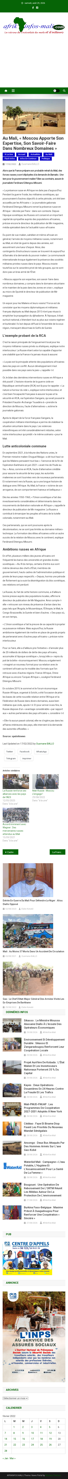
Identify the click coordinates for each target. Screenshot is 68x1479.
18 (41, 1439)
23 (23, 1444)
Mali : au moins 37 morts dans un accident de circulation (33, 951)
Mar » (13, 1458)
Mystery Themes (53, 1475)
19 (50, 1439)
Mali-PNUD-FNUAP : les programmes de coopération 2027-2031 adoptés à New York (43, 1108)
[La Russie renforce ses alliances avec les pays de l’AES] (16, 781)
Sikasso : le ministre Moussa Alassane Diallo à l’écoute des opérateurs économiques (43, 1024)
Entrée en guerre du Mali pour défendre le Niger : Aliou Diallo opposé (33, 902)
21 (5, 1444)
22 (14, 1444)
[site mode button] (56, 90)
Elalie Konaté (27, 909)
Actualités (35, 154)
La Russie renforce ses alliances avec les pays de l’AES (14, 794)
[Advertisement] (34, 65)
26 (50, 1444)
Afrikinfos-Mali (49, 1032)
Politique (46, 159)
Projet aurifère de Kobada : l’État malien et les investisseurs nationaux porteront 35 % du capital (44, 1068)
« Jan (5, 1458)
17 (32, 1439)
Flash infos (10, 159)
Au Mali (48, 154)
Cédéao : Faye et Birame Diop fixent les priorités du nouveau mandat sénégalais (43, 1127)
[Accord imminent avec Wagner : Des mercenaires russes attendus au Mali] (16, 815)
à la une (9, 154)
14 (5, 1439)
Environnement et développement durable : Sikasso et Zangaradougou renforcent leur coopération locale (44, 1045)
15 (14, 1439)
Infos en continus (28, 159)
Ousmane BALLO (30, 164)
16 (23, 1439)
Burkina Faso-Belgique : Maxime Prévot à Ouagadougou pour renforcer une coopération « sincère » (43, 1213)
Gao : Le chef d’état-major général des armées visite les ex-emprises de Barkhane (33, 1001)
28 (5, 1451)
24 (32, 1444)
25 (41, 1444)
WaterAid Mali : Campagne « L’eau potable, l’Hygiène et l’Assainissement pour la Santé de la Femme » (44, 1167)
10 (32, 1433)
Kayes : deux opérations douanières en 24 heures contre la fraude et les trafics (44, 1089)
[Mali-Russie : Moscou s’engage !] (45, 781)
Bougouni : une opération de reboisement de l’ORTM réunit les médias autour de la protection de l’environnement (43, 1190)
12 (50, 1433)
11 (41, 1433)
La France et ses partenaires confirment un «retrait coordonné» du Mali (58, 852)
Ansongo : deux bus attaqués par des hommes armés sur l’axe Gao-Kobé (44, 1146)
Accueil (21, 154)
